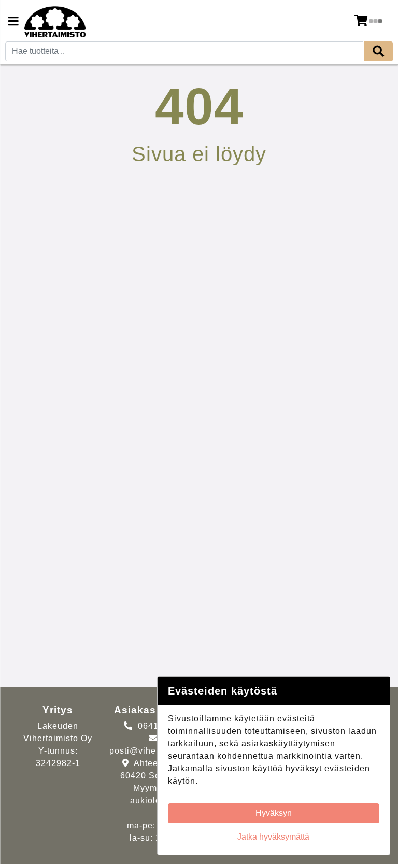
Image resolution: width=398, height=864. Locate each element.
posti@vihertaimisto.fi (154, 750)
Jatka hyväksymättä (273, 836)
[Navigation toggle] (13, 22)
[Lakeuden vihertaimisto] (55, 22)
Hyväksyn (273, 813)
